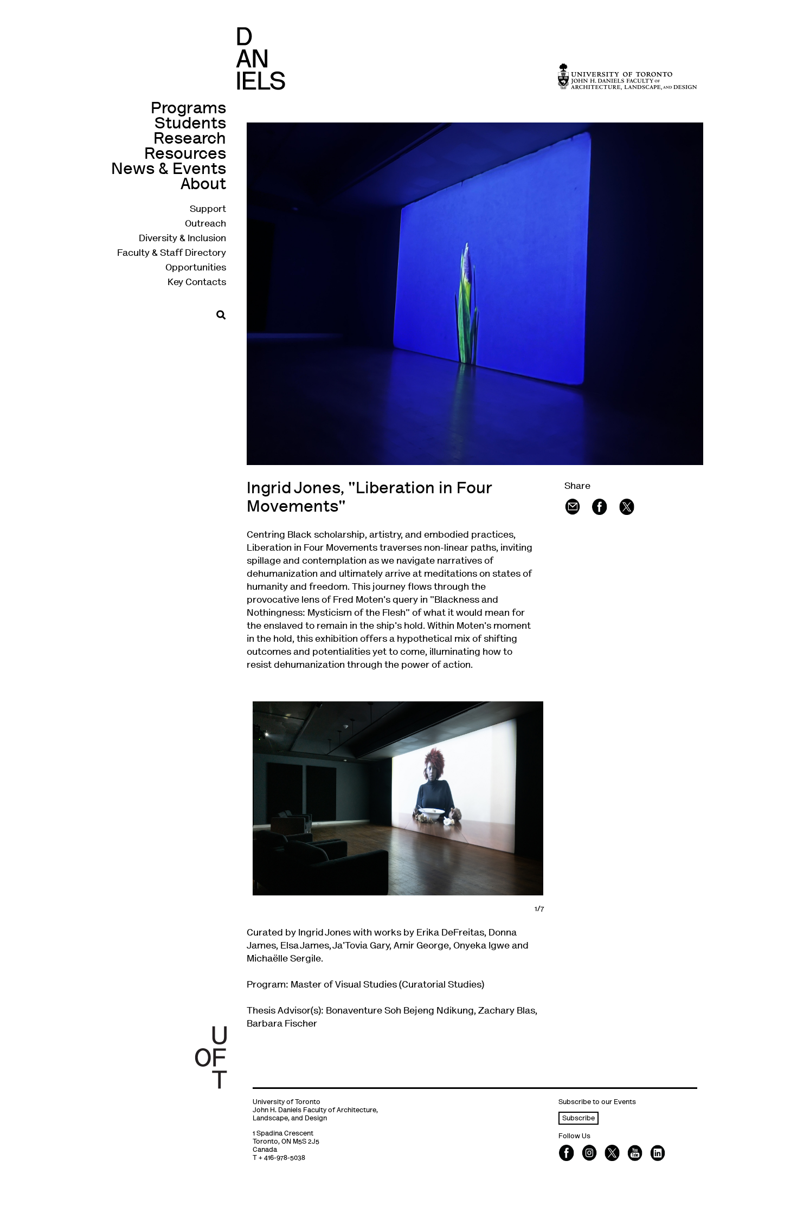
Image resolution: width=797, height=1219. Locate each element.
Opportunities (195, 268)
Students (190, 124)
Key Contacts (197, 283)
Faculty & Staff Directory (171, 254)
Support (208, 210)
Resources (185, 154)
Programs (188, 109)
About (203, 185)
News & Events (168, 170)
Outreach (205, 224)
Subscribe (578, 1119)
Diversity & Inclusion (182, 239)
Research (189, 139)
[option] (398, 798)
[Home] (260, 58)
